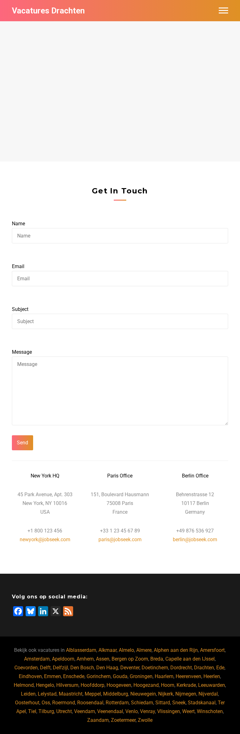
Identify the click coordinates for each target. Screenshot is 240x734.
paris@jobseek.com (120, 539)
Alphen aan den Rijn (176, 650)
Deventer (129, 668)
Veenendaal (110, 711)
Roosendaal (90, 703)
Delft (45, 668)
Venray (147, 711)
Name (18, 224)
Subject (20, 309)
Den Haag (107, 668)
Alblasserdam (81, 650)
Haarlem (164, 676)
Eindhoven (30, 676)
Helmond (24, 685)
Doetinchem (155, 668)
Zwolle (145, 720)
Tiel (32, 711)
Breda (156, 659)
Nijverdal (208, 694)
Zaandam (98, 720)
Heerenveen (188, 676)
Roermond (63, 703)
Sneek (179, 703)
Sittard (162, 703)
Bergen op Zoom (130, 659)
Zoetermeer (123, 720)
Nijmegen (185, 694)
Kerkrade (186, 685)
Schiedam (142, 703)
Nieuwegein (143, 694)
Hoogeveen (119, 685)
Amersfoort (212, 650)
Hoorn (167, 685)
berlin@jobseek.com (195, 539)
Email (18, 266)
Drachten (204, 668)
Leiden (28, 694)
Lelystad (47, 694)
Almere (144, 650)
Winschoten (210, 711)
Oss (46, 703)
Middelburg (115, 694)
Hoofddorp (92, 685)
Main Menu (223, 10)
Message (22, 352)
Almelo (126, 650)
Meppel (93, 694)
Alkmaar (107, 650)
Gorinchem (99, 676)
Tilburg (46, 711)
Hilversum (67, 685)
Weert (188, 711)
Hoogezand (146, 685)
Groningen (141, 676)
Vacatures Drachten (48, 10)
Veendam (84, 711)
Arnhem (85, 659)
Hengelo (45, 685)
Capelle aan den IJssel (190, 659)
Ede (220, 668)
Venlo (131, 711)
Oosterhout (27, 703)
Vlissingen (168, 711)
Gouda (120, 676)
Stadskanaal (202, 703)
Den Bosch (82, 668)
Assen (102, 659)
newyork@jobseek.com (45, 539)
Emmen (52, 676)
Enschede (73, 676)
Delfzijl (60, 668)
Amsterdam (37, 659)
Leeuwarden (211, 685)
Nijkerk (165, 694)
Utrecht (64, 711)
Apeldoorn (63, 659)
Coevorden (26, 668)
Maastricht (70, 694)
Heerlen (211, 676)
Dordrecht (181, 668)
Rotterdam (117, 703)
